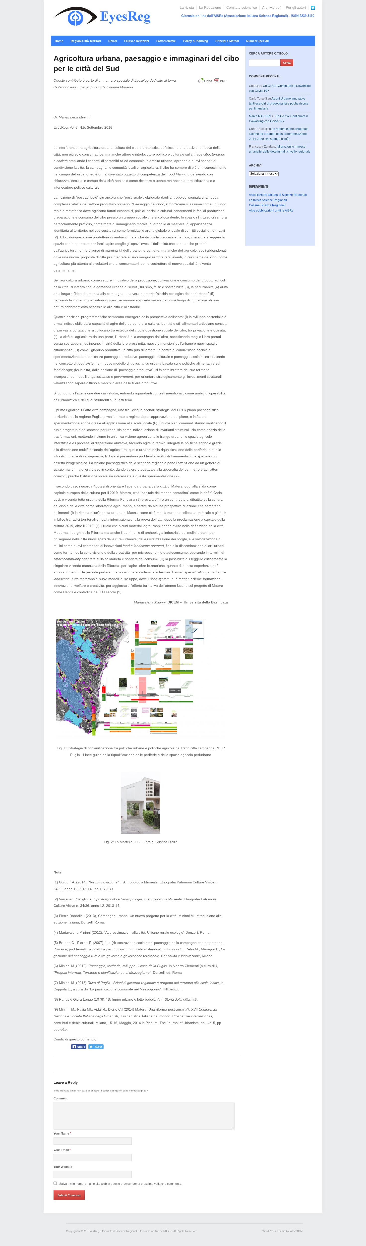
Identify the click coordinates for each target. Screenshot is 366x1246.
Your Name (62, 1133)
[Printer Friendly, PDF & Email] (212, 83)
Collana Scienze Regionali (267, 205)
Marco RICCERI (260, 116)
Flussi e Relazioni (136, 41)
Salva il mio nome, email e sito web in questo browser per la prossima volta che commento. (120, 1184)
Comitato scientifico (241, 7)
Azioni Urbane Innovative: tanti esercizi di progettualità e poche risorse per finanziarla (278, 103)
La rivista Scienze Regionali (268, 200)
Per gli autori (296, 7)
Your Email (62, 1150)
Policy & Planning (195, 41)
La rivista (187, 7)
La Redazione (210, 7)
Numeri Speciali (257, 41)
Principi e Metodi (227, 41)
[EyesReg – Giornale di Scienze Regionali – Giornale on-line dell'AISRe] (103, 17)
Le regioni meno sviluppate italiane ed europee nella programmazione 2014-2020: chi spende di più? (278, 134)
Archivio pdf (271, 7)
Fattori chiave (166, 41)
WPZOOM (296, 1231)
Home (59, 41)
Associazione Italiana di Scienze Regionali (278, 195)
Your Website (63, 1167)
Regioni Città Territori (86, 41)
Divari (112, 41)
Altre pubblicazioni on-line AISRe (271, 210)
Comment (60, 1098)
